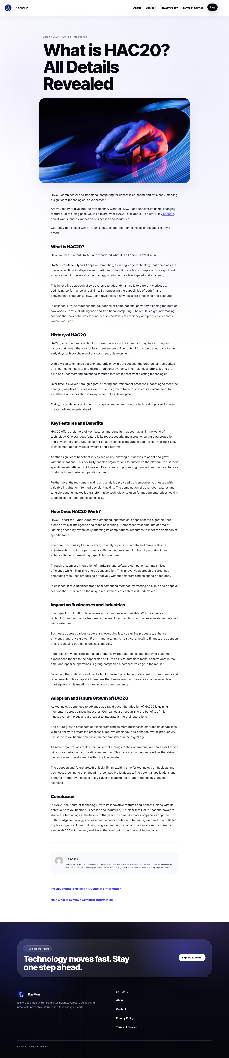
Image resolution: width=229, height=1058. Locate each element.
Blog (212, 7)
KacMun (21, 8)
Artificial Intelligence (74, 36)
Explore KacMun (192, 957)
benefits (168, 214)
